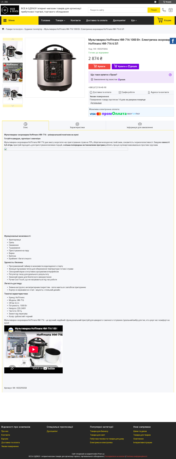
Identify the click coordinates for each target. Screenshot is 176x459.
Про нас (4, 431)
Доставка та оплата (96, 20)
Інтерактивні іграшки (142, 442)
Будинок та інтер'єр (33, 29)
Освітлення (138, 439)
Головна (45, 20)
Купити (101, 66)
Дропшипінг (119, 20)
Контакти (76, 20)
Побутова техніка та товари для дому (107, 439)
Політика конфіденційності (136, 456)
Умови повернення (10, 446)
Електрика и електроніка (101, 442)
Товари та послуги (14, 29)
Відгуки (4, 439)
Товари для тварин (142, 435)
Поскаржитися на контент (115, 456)
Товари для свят (97, 435)
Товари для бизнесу (99, 431)
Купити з (122, 66)
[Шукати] (154, 10)
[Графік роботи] (171, 10)
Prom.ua (101, 454)
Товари (59, 20)
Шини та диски (140, 431)
